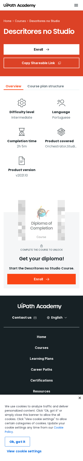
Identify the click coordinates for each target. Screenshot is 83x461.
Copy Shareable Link (38, 63)
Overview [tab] (13, 86)
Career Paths (41, 369)
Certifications (41, 380)
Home (41, 337)
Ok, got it (17, 441)
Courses (20, 21)
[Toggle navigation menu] (76, 5)
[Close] (80, 398)
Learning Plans (41, 359)
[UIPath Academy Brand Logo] (39, 306)
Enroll (38, 49)
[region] (41, 428)
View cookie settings (24, 451)
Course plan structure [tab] (45, 86)
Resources (41, 391)
